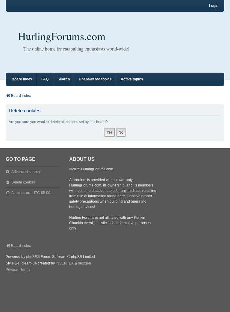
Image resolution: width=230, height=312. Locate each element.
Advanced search (25, 172)
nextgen (84, 263)
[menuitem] (12, 270)
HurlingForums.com (61, 36)
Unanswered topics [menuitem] (95, 79)
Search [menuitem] (64, 79)
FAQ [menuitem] (45, 79)
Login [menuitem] (213, 6)
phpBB (31, 257)
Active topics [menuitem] (132, 79)
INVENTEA (65, 263)
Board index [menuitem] (22, 79)
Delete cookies (23, 182)
